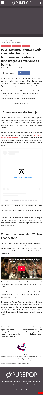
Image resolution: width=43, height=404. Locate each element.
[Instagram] (21, 390)
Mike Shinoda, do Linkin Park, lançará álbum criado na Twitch (32, 332)
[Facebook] (17, 390)
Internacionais (19, 40)
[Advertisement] (21, 21)
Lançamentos (25, 46)
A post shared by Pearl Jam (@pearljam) (21, 200)
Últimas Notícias (10, 40)
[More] (33, 73)
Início (2, 40)
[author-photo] (21, 347)
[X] (26, 390)
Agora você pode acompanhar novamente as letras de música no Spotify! (10, 333)
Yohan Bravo (7, 68)
